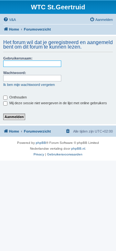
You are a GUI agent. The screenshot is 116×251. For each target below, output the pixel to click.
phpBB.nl (78, 148)
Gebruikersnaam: (18, 58)
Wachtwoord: (14, 73)
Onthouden (17, 97)
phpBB (41, 142)
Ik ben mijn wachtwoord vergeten (29, 85)
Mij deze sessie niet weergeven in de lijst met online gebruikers (57, 103)
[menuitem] (9, 19)
